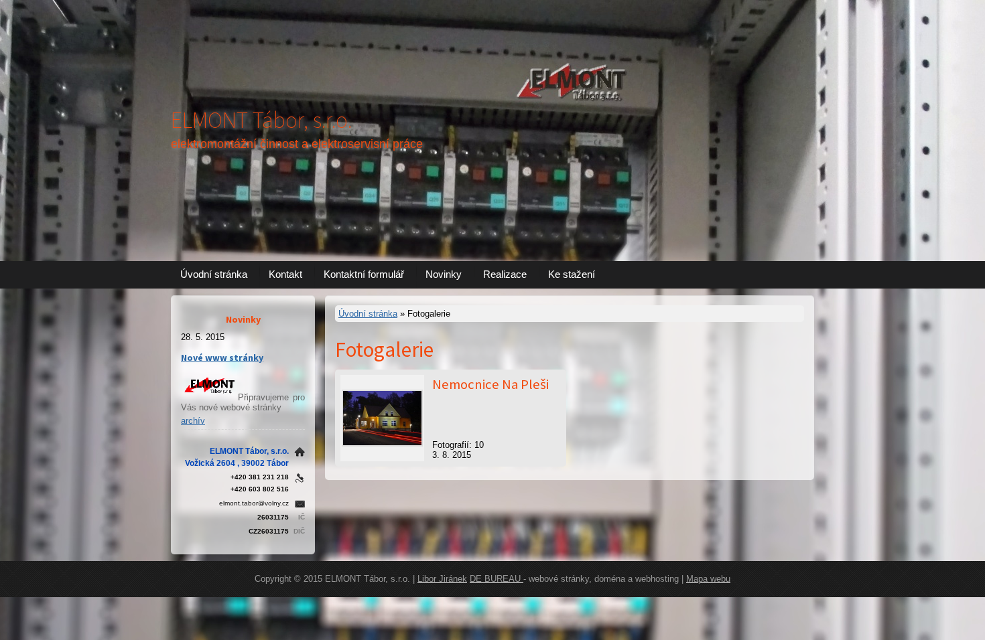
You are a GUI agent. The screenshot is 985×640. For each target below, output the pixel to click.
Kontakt (285, 274)
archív (193, 421)
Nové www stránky (222, 357)
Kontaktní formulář (364, 274)
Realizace (505, 274)
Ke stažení (571, 274)
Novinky (443, 274)
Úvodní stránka (213, 274)
